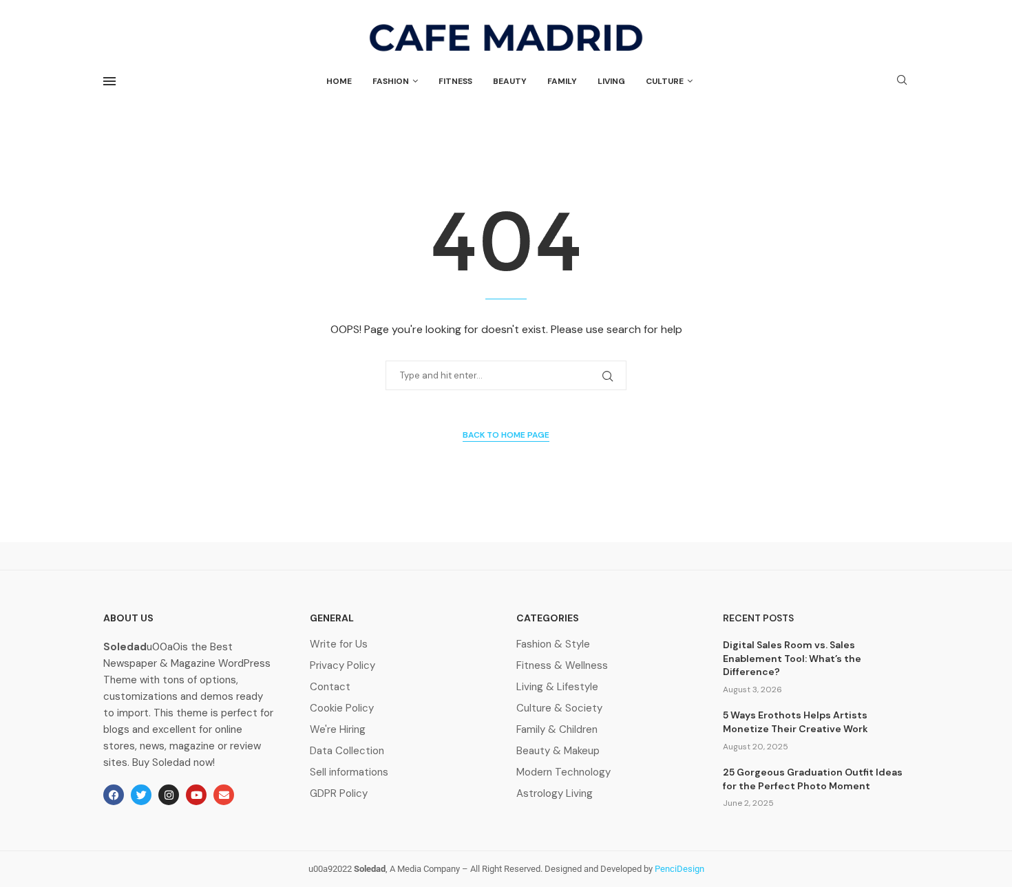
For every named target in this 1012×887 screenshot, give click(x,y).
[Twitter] (141, 794)
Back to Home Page (506, 434)
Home (339, 81)
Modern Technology (563, 772)
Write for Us (339, 644)
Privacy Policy (342, 666)
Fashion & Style (553, 644)
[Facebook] (113, 794)
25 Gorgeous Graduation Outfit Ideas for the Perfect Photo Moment (813, 779)
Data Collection (347, 751)
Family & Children (557, 730)
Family (562, 81)
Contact (330, 687)
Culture (665, 81)
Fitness (455, 81)
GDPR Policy (339, 794)
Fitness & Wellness (562, 666)
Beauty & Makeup (558, 751)
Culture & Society (559, 708)
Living (611, 81)
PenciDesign (679, 869)
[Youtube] (196, 794)
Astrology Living (554, 794)
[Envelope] (223, 794)
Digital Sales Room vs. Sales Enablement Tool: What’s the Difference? (792, 658)
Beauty (510, 81)
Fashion (390, 81)
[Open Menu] (109, 81)
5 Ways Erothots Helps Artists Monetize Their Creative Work (795, 722)
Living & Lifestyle (557, 687)
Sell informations (349, 772)
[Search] (902, 81)
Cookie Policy (342, 708)
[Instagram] (168, 794)
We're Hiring (338, 730)
